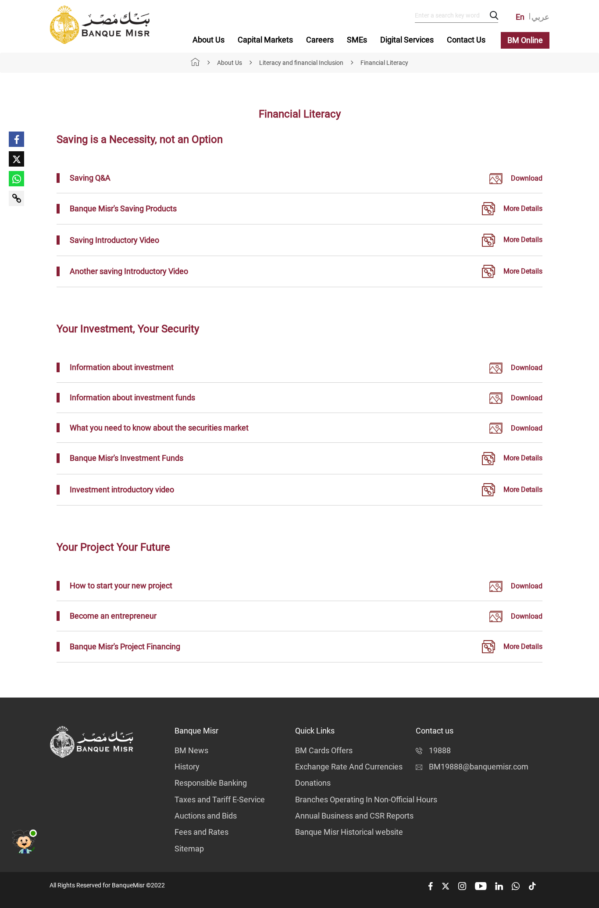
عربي (540, 16)
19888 (440, 750)
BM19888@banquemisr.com (478, 766)
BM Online (525, 40)
